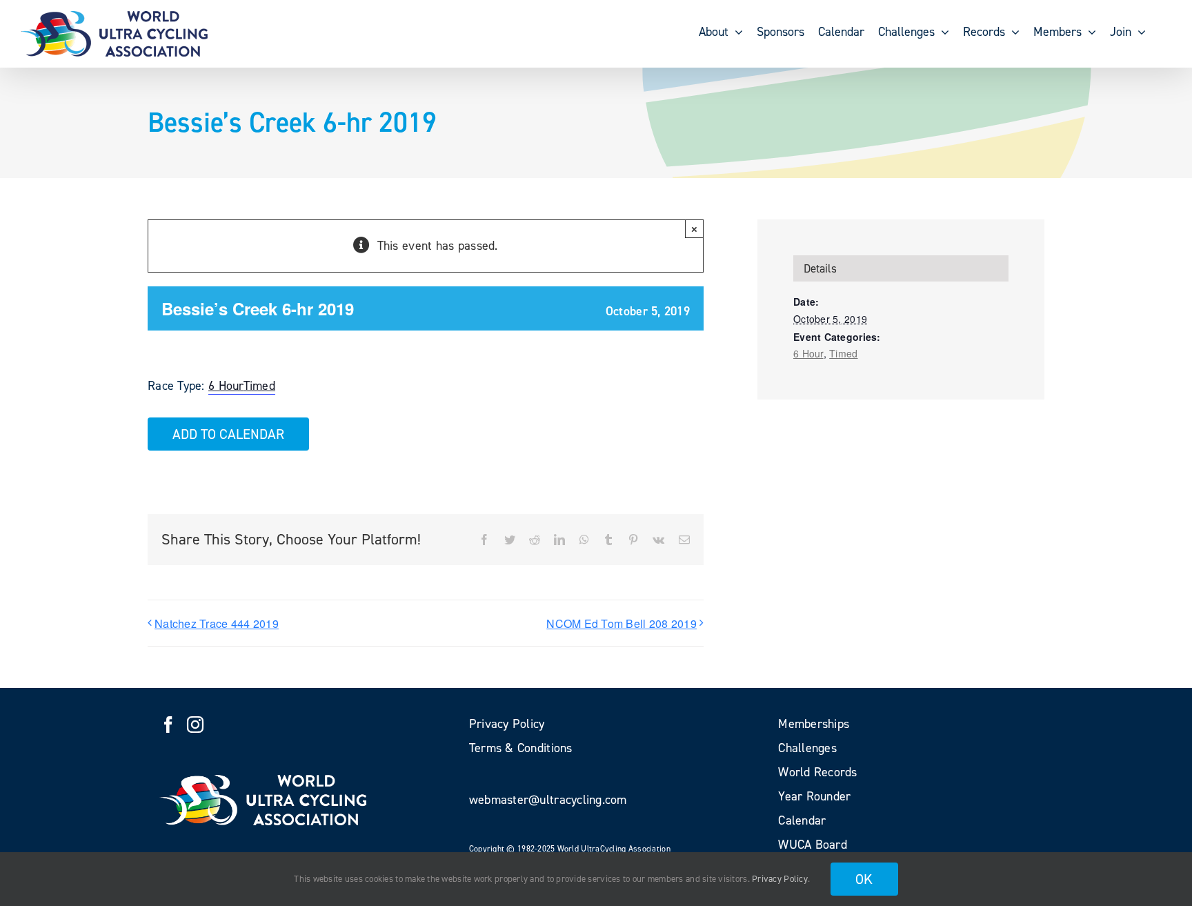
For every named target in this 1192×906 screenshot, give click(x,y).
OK (864, 879)
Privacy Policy (780, 879)
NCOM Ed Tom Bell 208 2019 (621, 623)
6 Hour (226, 385)
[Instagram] (195, 724)
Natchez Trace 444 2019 (217, 623)
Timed (259, 385)
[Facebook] (168, 724)
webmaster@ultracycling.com (548, 799)
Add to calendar (228, 434)
